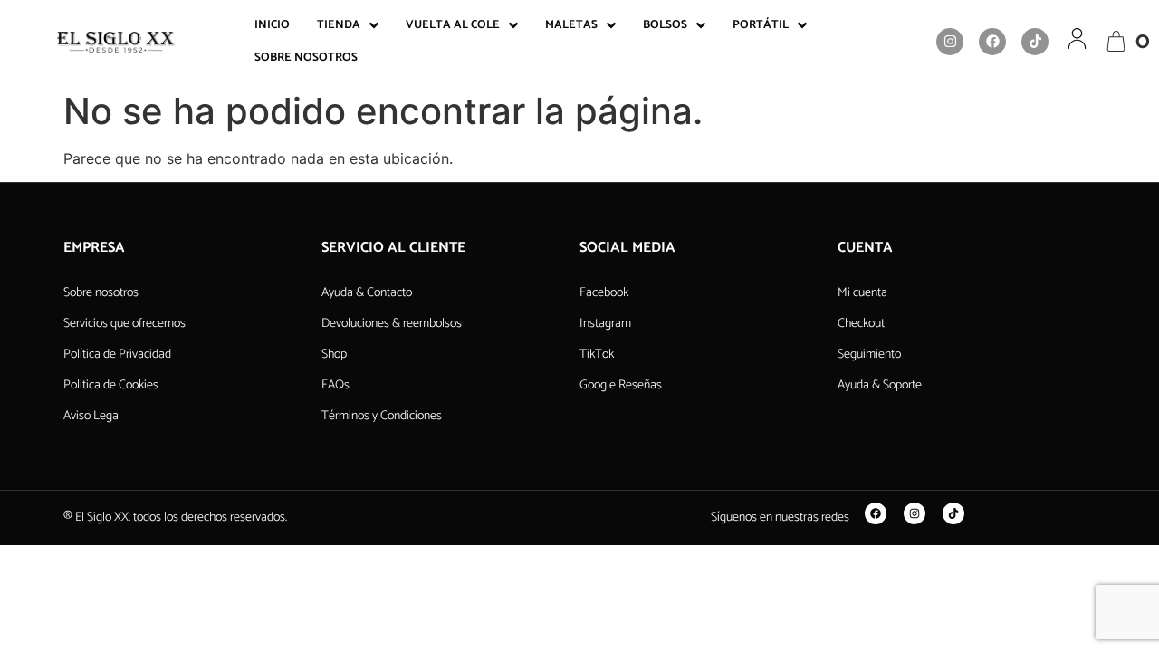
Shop (334, 354)
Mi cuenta (862, 293)
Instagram (605, 323)
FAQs (335, 385)
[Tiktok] (1035, 41)
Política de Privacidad (117, 354)
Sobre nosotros (101, 293)
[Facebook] (992, 41)
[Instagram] (949, 41)
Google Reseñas (621, 385)
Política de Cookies (110, 385)
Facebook (604, 293)
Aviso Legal (92, 416)
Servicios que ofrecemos (124, 323)
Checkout (861, 323)
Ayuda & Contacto (366, 293)
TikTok (597, 354)
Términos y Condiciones (381, 416)
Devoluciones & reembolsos (391, 323)
